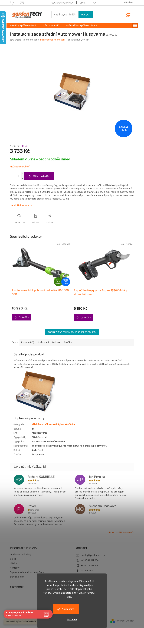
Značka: (78, 40)
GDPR (83, 2)
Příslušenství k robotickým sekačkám (53, 424)
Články (13, 563)
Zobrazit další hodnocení (119, 532)
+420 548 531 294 (89, 560)
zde (69, 597)
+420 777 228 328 (89, 565)
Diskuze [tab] (56, 342)
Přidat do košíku (41, 176)
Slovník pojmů (17, 577)
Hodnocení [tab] (43, 342)
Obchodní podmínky (62, 2)
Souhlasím (68, 609)
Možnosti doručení (20, 166)
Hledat (85, 14)
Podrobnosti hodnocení (52, 40)
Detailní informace (19, 205)
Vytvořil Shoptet (125, 621)
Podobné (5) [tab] (27, 342)
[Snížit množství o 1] (22, 178)
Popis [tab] (15, 342)
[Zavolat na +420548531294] (15, 2)
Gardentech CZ (89, 570)
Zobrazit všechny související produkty (72, 332)
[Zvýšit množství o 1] (22, 174)
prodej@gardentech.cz (93, 555)
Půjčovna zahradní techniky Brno (27, 572)
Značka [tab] (68, 342)
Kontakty (14, 568)
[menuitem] (23, 25)
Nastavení (72, 619)
